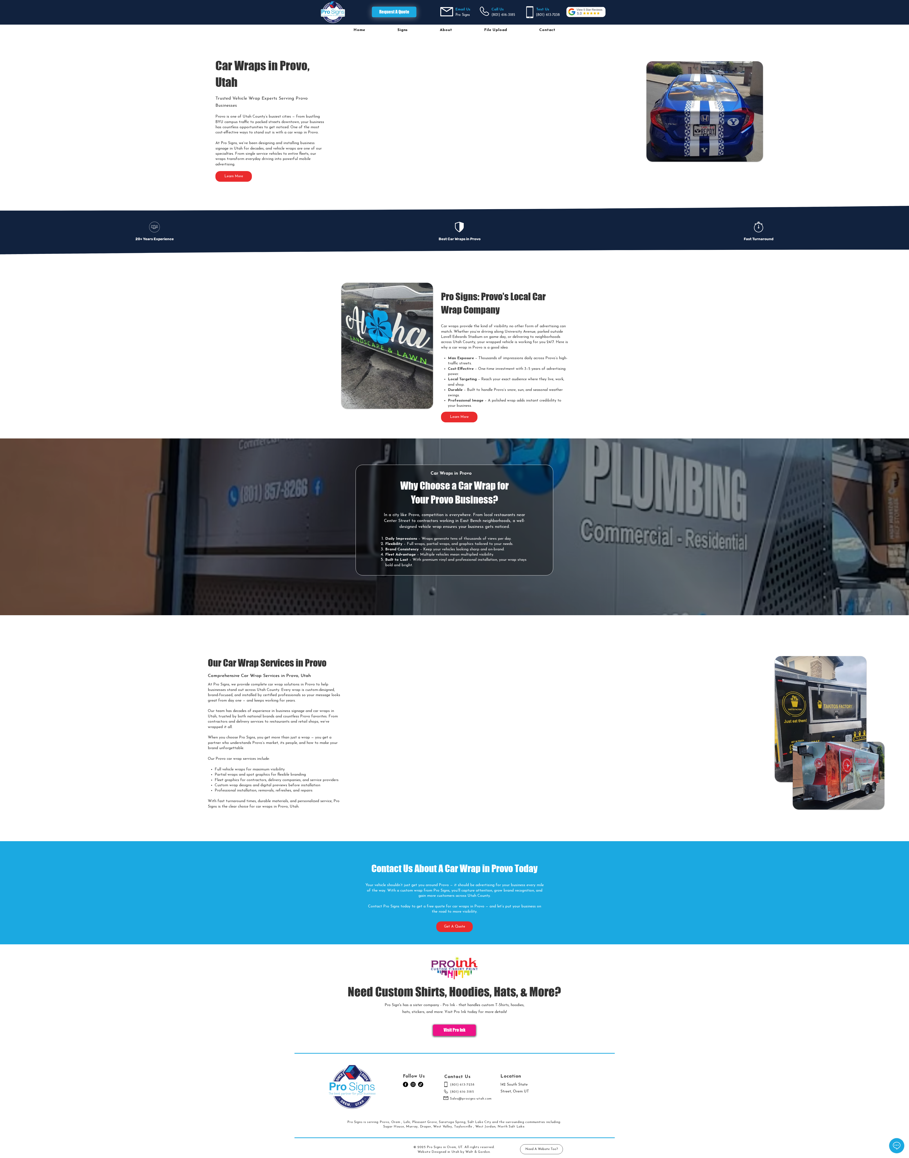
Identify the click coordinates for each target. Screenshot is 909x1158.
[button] (402, 30)
